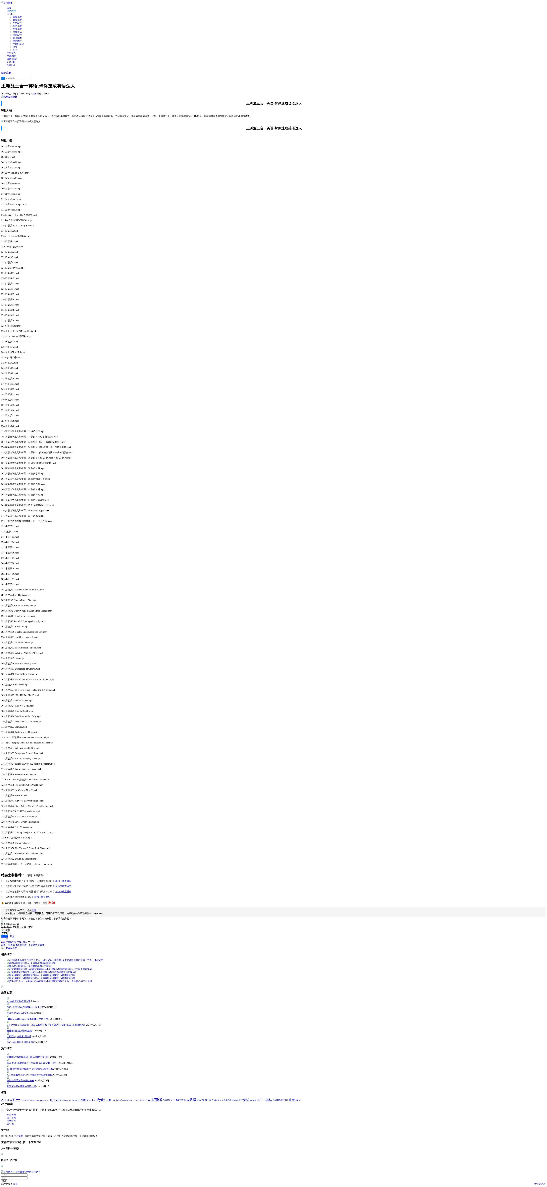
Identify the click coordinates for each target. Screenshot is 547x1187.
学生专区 (11, 53)
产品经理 (166, 1100)
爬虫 (254, 1100)
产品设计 (17, 23)
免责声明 (11, 1115)
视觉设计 (17, 35)
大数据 (191, 1100)
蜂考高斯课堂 (278, 1100)
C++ (16, 1099)
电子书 (261, 1099)
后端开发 (17, 20)
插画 (221, 1100)
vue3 (145, 1100)
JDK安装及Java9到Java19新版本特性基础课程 (29, 1074)
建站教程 (17, 41)
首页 (9, 8)
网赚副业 (11, 56)
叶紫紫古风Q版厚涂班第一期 (21, 1086)
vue (140, 1099)
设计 (286, 1100)
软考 (15, 47)
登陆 (3, 72)
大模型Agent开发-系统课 (19, 1036)
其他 (15, 50)
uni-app (129, 1100)
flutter (37, 1100)
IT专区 (10, 14)
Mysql (89, 1100)
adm (34, 93)
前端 (183, 1100)
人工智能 (176, 1100)
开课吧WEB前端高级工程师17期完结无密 (27, 1057)
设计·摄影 (12, 59)
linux (82, 1100)
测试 (246, 1099)
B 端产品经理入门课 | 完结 (14, 942)
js (69, 1100)
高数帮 (297, 1100)
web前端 (155, 1099)
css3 (33, 1100)
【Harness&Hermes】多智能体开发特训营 (27, 1019)
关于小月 (11, 1118)
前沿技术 (17, 38)
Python (103, 1099)
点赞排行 (11, 1121)
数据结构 (235, 1100)
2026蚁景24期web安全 (18, 1013)
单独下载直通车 (63, 881)
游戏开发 (17, 29)
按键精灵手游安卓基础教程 (20, 1080)
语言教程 (11, 11)
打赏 (11, 936)
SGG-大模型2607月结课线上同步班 (24, 1007)
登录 (33, 910)
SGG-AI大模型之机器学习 (20, 1042)
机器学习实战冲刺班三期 (19, 1030)
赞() (4, 936)
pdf (94, 1100)
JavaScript (64, 1100)
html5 (49, 1100)
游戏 (251, 1100)
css (30, 1100)
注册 (8, 72)
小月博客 (18, 1136)
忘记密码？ (540, 1184)
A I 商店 (11, 65)
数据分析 (227, 1100)
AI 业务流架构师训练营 (18, 1001)
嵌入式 (199, 1100)
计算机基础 (18, 44)
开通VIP (11, 62)
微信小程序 (208, 1100)
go (41, 1100)
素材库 (10, 1124)
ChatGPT (24, 1100)
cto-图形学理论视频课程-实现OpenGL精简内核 (30, 1069)
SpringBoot (120, 1100)
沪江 (241, 1100)
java (55, 1099)
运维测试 (17, 32)
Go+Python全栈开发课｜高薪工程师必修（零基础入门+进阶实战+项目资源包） (46, 1025)
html (44, 1100)
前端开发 (17, 17)
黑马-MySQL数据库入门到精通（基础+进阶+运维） (33, 1063)
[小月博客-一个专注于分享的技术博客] (21, 1172)
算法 (269, 1100)
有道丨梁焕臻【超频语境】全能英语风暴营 (22, 945)
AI (2, 1100)
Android (8, 1100)
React (112, 1100)
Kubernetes (74, 1100)
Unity (136, 1100)
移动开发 (17, 26)
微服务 (216, 1100)
